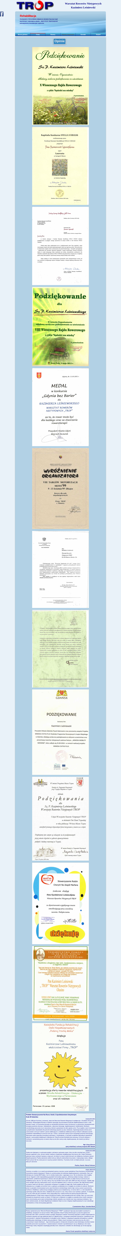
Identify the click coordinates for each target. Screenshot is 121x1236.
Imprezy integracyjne (68, 34)
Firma (38, 34)
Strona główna (22, 34)
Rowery (52, 34)
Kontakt (83, 34)
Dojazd (98, 34)
